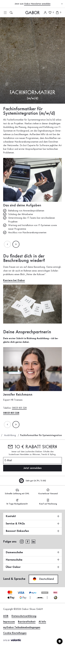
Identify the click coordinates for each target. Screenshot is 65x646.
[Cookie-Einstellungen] (59, 641)
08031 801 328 (19, 408)
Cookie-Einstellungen (15, 633)
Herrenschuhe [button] (14, 560)
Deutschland (46, 579)
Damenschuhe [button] (14, 552)
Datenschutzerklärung (24, 616)
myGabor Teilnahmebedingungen (21, 627)
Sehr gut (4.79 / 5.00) (35, 481)
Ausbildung (10, 435)
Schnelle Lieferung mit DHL (17, 494)
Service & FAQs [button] (15, 523)
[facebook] (28, 541)
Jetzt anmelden (32, 468)
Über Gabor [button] (13, 567)
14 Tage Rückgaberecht (17, 504)
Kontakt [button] (11, 516)
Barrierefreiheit (26, 622)
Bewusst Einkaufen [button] (17, 531)
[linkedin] (33, 541)
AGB (5, 616)
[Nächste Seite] (15, 244)
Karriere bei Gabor (14, 280)
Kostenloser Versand (48, 494)
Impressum (9, 622)
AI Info (42, 622)
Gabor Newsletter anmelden (37, 4)
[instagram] (22, 541)
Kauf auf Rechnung (48, 504)
